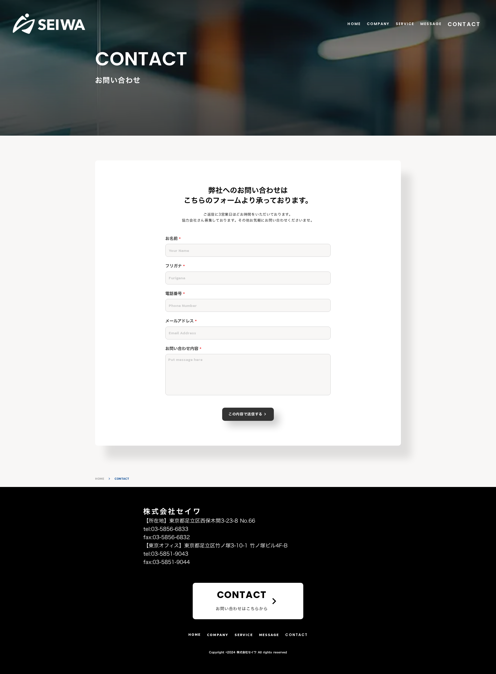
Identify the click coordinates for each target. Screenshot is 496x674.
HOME (353, 23)
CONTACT (464, 24)
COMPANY (378, 23)
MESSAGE (430, 23)
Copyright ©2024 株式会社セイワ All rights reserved (248, 652)
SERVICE (405, 23)
